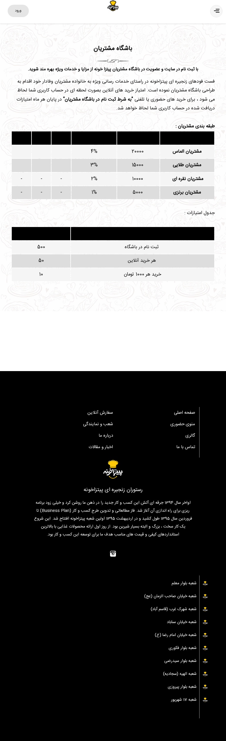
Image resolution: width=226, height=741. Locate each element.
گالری (190, 435)
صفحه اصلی (184, 412)
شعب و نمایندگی (98, 424)
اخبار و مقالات (101, 447)
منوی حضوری (182, 424)
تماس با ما (185, 447)
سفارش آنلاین (100, 412)
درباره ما (106, 435)
